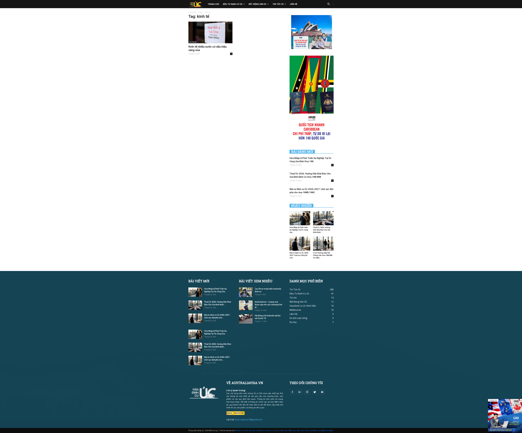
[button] (329, 4)
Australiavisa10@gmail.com (248, 419)
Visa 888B (321, 430)
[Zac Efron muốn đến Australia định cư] (246, 292)
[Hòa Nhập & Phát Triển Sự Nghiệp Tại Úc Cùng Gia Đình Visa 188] (300, 218)
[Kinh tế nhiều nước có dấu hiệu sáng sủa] (210, 32)
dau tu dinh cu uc (267, 430)
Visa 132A (304, 430)
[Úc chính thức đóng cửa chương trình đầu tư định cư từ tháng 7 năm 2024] (505, 416)
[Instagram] (307, 392)
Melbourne (295, 309)
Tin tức (293, 297)
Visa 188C (296, 430)
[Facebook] (292, 392)
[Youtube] (322, 392)
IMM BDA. (238, 430)
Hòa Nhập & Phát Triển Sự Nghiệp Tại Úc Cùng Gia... (299, 229)
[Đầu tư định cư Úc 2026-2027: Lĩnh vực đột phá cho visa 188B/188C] (300, 244)
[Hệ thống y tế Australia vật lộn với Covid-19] (246, 319)
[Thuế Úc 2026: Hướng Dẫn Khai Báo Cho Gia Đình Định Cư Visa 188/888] (323, 218)
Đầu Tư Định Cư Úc (233, 4)
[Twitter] (314, 392)
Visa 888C (329, 430)
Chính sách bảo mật (251, 430)
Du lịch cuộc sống (298, 318)
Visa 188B (288, 430)
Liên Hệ (293, 4)
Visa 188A (279, 430)
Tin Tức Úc (278, 4)
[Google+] (299, 392)
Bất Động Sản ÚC (257, 4)
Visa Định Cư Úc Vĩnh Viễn (303, 305)
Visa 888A (313, 430)
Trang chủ (213, 4)
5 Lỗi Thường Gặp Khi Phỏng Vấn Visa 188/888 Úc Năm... (322, 255)
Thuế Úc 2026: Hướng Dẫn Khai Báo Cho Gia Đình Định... (321, 229)
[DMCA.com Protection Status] (235, 412)
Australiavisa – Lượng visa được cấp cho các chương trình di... (268, 304)
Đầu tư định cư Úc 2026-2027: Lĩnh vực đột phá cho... (299, 255)
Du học (293, 322)
